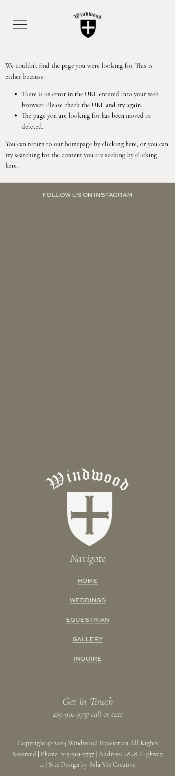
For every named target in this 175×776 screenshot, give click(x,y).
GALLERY (87, 639)
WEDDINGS (88, 600)
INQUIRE (88, 658)
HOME (87, 580)
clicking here (119, 144)
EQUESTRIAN (87, 619)
